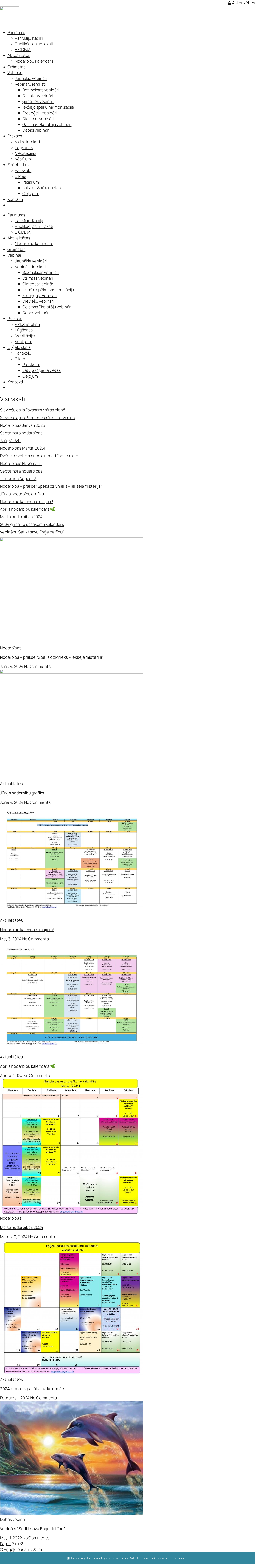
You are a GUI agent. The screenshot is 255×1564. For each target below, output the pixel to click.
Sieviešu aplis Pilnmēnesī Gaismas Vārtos (37, 417)
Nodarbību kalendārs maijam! (26, 501)
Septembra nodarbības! (22, 433)
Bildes (20, 176)
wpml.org (100, 1558)
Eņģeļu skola (19, 164)
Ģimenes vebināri (38, 101)
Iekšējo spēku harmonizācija (48, 107)
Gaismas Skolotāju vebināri (46, 124)
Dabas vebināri (36, 130)
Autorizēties (243, 3)
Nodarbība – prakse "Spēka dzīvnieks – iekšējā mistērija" (51, 486)
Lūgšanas (24, 147)
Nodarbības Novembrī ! (21, 463)
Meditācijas (25, 153)
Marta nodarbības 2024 (21, 516)
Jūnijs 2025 (10, 440)
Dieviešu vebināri (38, 119)
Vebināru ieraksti (30, 84)
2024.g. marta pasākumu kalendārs (32, 524)
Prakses (14, 136)
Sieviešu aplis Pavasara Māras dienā (32, 410)
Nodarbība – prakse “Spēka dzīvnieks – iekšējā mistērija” (51, 657)
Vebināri (14, 72)
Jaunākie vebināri (31, 78)
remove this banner (174, 1558)
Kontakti (15, 199)
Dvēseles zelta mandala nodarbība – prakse (39, 456)
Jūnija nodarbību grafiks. (22, 494)
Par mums (16, 32)
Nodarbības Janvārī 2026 (22, 425)
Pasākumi (31, 182)
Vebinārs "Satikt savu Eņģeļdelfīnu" (32, 532)
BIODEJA (23, 49)
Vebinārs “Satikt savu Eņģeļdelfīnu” (32, 1528)
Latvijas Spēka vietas (41, 187)
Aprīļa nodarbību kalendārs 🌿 (27, 509)
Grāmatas (16, 67)
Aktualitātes (18, 55)
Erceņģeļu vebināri (39, 113)
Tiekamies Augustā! (18, 478)
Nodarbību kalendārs (34, 61)
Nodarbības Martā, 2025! (22, 448)
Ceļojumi (30, 193)
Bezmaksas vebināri (40, 90)
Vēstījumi (23, 159)
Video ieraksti (27, 141)
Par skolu (23, 170)
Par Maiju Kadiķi (29, 38)
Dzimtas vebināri (37, 96)
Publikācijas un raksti (34, 44)
